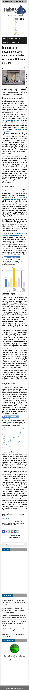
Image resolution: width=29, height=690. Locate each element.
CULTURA (20, 42)
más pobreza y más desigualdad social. (14, 130)
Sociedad (5, 42)
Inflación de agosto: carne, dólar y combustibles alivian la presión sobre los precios (13, 630)
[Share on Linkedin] (15, 531)
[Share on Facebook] (3, 531)
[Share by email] (17, 531)
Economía (17, 39)
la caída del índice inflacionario (14, 119)
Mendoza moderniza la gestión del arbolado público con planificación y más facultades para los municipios (14, 623)
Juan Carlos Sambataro (14, 67)
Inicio (4, 39)
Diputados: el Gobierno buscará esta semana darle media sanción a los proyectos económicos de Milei (14, 617)
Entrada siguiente (13, 537)
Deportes (13, 42)
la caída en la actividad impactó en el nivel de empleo (14, 234)
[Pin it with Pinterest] (12, 531)
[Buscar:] (14, 544)
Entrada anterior (15, 536)
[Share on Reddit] (9, 531)
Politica (11, 39)
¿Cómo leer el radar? (14, 660)
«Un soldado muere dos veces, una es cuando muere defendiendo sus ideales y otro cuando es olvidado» (13, 602)
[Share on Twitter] (6, 531)
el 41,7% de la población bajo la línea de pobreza (14, 198)
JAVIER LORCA (5, 519)
